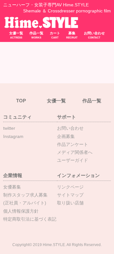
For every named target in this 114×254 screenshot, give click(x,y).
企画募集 (66, 136)
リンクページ (70, 186)
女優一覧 (16, 35)
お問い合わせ (94, 35)
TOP (21, 100)
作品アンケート (72, 144)
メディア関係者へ (74, 152)
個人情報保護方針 (21, 211)
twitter (9, 128)
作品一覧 (36, 35)
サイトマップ (70, 194)
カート (55, 35)
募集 (72, 35)
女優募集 (12, 186)
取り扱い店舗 (70, 202)
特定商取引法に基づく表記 (29, 219)
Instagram (13, 136)
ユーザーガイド (72, 160)
